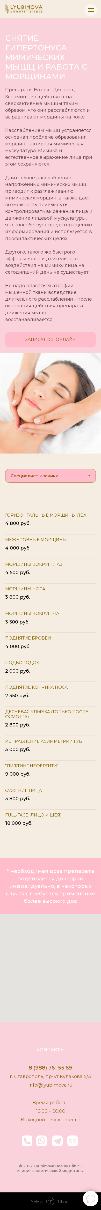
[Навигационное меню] (91, 10)
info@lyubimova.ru (50, 1085)
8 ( (32, 1068)
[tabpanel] (50, 678)
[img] (72, 1140)
